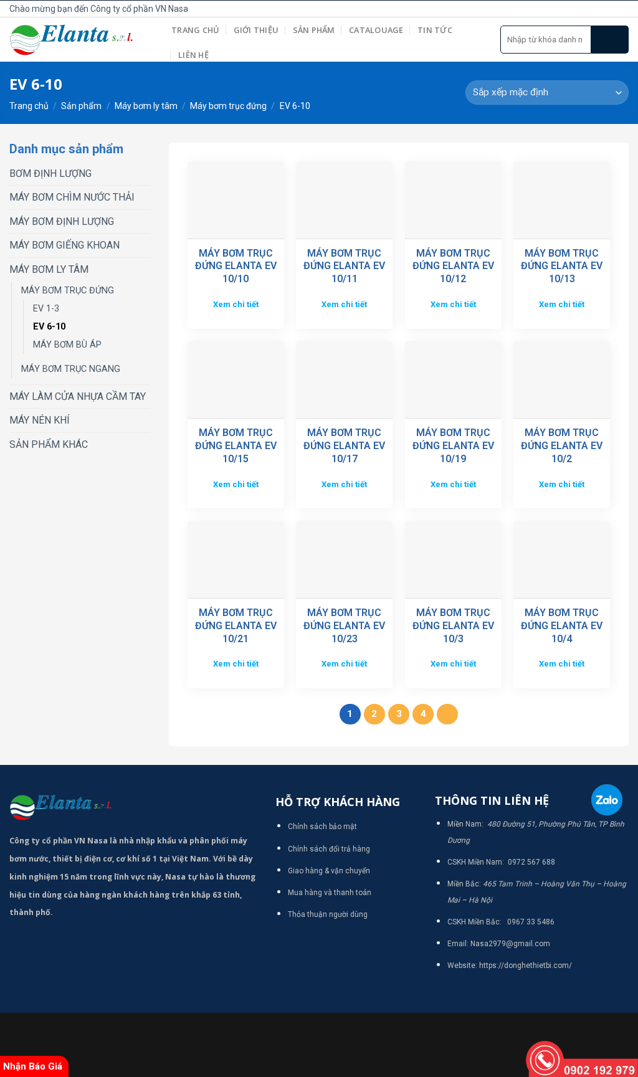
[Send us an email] (621, 9)
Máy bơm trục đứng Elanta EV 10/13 (561, 266)
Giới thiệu (256, 30)
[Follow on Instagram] (593, 9)
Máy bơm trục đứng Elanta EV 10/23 (344, 626)
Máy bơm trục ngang (70, 369)
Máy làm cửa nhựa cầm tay (77, 396)
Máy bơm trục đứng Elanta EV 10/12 (453, 266)
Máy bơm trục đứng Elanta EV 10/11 (344, 266)
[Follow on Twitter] (607, 9)
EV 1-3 (46, 308)
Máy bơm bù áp (67, 344)
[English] (469, 7)
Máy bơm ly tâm (146, 106)
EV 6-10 (49, 326)
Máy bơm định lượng (61, 221)
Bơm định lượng (50, 173)
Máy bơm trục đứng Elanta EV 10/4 (561, 626)
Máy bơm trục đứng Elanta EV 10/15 (236, 446)
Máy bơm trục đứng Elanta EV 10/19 (453, 446)
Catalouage (376, 30)
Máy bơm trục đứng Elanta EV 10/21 (236, 626)
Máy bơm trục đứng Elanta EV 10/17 (344, 446)
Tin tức (434, 30)
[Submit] (610, 40)
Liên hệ (193, 54)
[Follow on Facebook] (580, 9)
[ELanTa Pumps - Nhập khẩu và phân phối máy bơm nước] (81, 39)
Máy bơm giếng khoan (64, 245)
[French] (483, 7)
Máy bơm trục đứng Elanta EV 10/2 (561, 446)
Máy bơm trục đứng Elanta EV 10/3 (453, 626)
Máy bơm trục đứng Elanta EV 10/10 (236, 266)
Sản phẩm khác (48, 444)
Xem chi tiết (236, 304)
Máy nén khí (39, 420)
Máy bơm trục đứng (228, 106)
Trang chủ (195, 30)
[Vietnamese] (510, 7)
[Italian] (496, 7)
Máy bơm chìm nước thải (72, 197)
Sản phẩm (314, 30)
